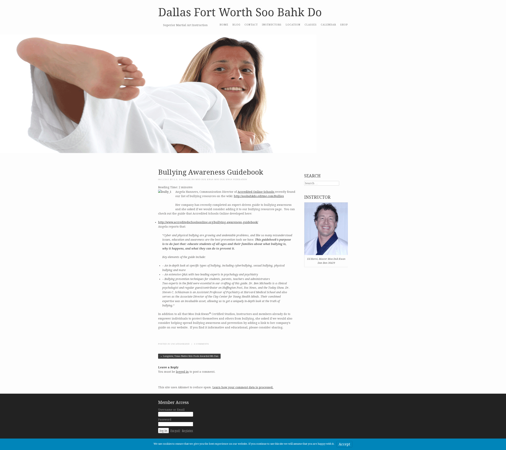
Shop (344, 24)
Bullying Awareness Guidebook (210, 172)
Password (164, 419)
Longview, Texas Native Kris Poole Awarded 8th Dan (189, 356)
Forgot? (175, 430)
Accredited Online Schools (256, 191)
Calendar (328, 24)
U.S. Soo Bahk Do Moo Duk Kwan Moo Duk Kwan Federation (210, 179)
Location (293, 24)
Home (224, 24)
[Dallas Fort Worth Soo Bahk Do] (158, 157)
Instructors (271, 24)
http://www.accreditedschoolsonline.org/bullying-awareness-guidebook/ (208, 222)
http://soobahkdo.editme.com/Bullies (259, 196)
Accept (344, 444)
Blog (236, 24)
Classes (311, 24)
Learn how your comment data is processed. (242, 387)
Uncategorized (180, 343)
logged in (182, 371)
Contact (251, 24)
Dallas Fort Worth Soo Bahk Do (240, 12)
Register (187, 430)
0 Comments (201, 343)
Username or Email (171, 409)
